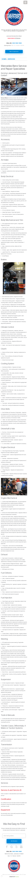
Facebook (6, 846)
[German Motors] (14, 86)
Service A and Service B (11, 790)
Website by (14, 876)
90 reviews (17, 38)
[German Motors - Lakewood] (14, 16)
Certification (6, 799)
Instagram (21, 846)
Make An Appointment (14, 51)
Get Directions (14, 841)
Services (11, 59)
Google (11, 846)
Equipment (5, 810)
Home (4, 59)
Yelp (16, 846)
